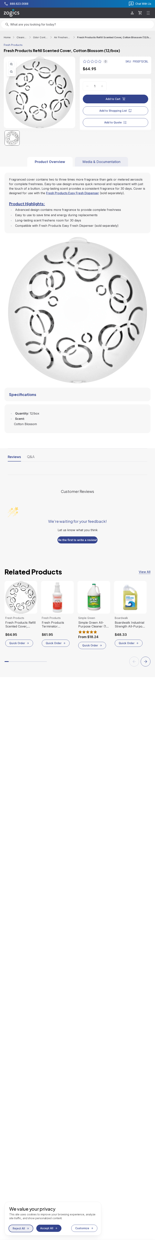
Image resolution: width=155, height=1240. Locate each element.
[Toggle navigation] (148, 13)
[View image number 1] (12, 138)
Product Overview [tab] (50, 162)
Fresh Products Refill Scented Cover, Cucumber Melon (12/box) (20, 624)
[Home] (11, 13)
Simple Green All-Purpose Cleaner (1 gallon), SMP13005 (92, 624)
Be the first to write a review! (77, 540)
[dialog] (53, 1218)
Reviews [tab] (14, 456)
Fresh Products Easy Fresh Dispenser (72, 193)
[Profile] (132, 13)
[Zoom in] (11, 64)
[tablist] (77, 162)
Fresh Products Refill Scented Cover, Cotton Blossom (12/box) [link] (114, 37)
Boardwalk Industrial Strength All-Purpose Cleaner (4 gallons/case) (130, 624)
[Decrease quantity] (87, 86)
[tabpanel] (77, 300)
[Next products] (145, 661)
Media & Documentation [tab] (101, 162)
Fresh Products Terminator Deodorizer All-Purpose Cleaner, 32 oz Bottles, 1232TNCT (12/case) (56, 624)
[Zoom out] (11, 72)
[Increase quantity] (102, 86)
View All (144, 572)
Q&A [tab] (31, 456)
